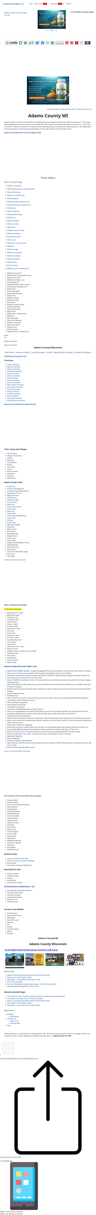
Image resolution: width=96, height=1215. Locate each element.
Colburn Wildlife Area (14, 680)
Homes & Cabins (22, 352)
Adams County (10, 666)
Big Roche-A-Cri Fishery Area (17, 673)
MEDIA (68, 4)
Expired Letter (15, 1023)
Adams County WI (10, 345)
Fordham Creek (12, 638)
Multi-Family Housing (63, 352)
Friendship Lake (12, 516)
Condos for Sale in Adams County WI (17, 751)
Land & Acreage (37, 352)
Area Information (53, 109)
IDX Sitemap (14, 1016)
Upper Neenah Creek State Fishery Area (21, 743)
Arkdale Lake (11, 489)
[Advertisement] (48, 61)
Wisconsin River (12, 660)
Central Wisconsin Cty (84, 109)
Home (31, 4)
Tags (8, 1025)
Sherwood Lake (12, 552)
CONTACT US (11, 1019)
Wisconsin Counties (68, 109)
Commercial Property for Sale (14, 560)
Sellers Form (14, 1021)
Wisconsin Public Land (27, 666)
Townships (8, 360)
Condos (49, 352)
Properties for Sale (21, 356)
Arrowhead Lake (13, 491)
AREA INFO (56, 4)
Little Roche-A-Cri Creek (15, 647)
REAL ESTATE (40, 4)
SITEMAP (10, 1014)
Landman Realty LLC (13, 4)
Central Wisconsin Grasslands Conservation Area (24, 678)
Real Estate (9, 352)
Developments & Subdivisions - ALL (19, 886)
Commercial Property (82, 352)
